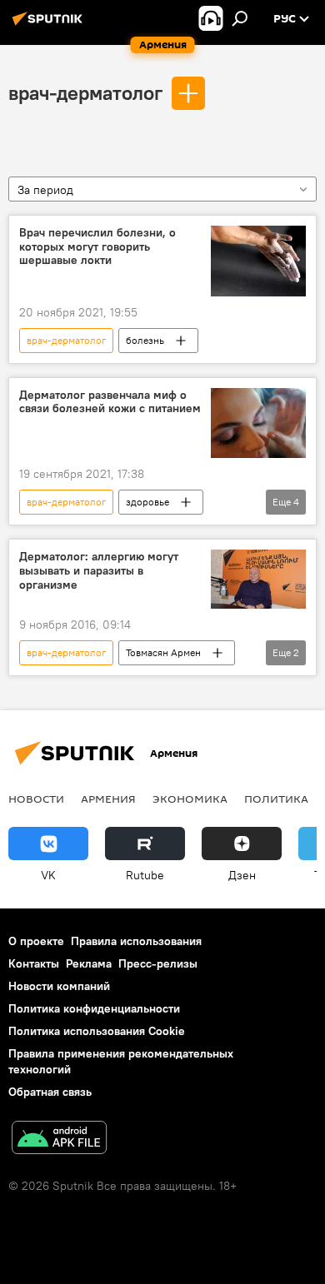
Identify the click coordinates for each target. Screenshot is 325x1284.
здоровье (147, 501)
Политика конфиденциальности (94, 1008)
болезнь (145, 340)
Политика (276, 798)
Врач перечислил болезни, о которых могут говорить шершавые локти (97, 247)
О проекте (36, 940)
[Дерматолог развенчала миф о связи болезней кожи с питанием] (258, 423)
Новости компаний (59, 985)
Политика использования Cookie (96, 1030)
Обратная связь (50, 1091)
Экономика (190, 798)
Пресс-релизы (158, 963)
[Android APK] (59, 1139)
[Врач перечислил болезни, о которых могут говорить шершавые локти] (258, 261)
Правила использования (136, 940)
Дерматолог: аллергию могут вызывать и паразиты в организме (98, 571)
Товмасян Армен (163, 652)
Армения (108, 798)
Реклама (89, 963)
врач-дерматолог (85, 92)
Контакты (33, 963)
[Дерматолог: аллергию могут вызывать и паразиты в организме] (258, 579)
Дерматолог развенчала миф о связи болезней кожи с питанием (110, 402)
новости (36, 798)
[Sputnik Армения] (50, 24)
